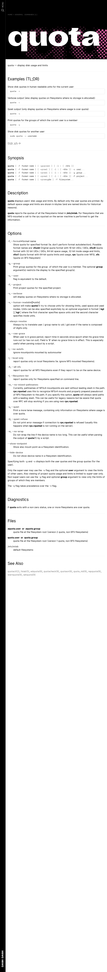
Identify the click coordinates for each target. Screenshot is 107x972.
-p (9, 333)
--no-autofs (17, 349)
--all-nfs (16, 366)
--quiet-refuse (20, 419)
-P (74, 176)
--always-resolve (17, 321)
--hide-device (15, 452)
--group (15, 263)
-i (8, 349)
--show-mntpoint (17, 443)
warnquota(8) (15, 574)
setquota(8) (29, 574)
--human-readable (21, 302)
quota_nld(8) (80, 571)
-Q (9, 419)
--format (16, 241)
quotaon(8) (66, 571)
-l (57, 166)
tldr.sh (13, 143)
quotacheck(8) (51, 571)
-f (56, 179)
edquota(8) (36, 571)
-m (9, 384)
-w (9, 431)
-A (9, 366)
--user (15, 275)
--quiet (15, 407)
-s (19, 91)
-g (19, 125)
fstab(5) (25, 571)
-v (19, 102)
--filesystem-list (20, 375)
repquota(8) (94, 571)
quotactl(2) (14, 571)
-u (25, 136)
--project (16, 284)
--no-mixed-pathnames (25, 384)
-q (19, 114)
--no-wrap (17, 431)
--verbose (16, 293)
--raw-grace (18, 333)
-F (19, 166)
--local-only (16, 358)
